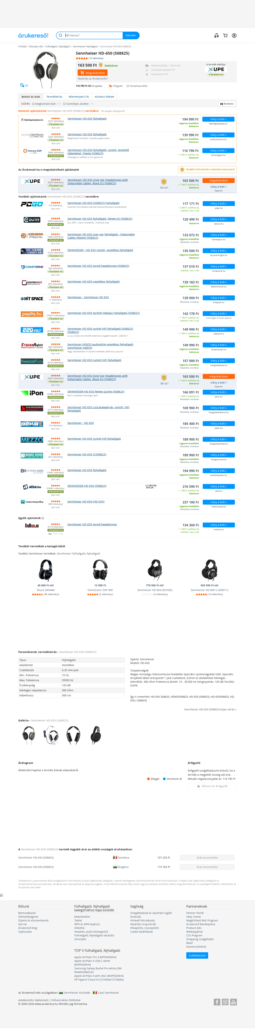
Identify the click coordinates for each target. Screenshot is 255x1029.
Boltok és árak (30, 96)
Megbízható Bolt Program (202, 920)
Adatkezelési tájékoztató (33, 1000)
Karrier (22, 924)
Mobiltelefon (82, 916)
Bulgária (123, 866)
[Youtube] (233, 1001)
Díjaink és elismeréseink (33, 920)
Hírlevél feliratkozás (142, 920)
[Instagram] (225, 1001)
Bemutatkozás (27, 913)
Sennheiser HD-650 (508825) (36, 857)
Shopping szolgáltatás (200, 939)
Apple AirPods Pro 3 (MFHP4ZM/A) (95, 957)
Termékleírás (54, 96)
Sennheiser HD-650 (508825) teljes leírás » (210, 709)
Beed (189, 943)
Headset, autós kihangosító (91, 931)
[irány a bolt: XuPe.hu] (216, 69)
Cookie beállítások (141, 931)
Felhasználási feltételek (65, 1000)
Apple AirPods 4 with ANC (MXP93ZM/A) (99, 976)
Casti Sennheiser (108, 992)
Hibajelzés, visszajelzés (144, 928)
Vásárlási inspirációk (143, 924)
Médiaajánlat (194, 931)
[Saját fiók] (234, 35)
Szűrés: (25, 103)
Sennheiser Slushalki (77, 992)
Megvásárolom (95, 73)
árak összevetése (207, 857)
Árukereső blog (27, 928)
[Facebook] (217, 1001)
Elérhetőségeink (28, 916)
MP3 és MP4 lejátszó (87, 924)
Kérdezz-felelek (104, 96)
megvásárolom (218, 180)
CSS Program (194, 935)
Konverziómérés (196, 946)
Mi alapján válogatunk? (113, 111)
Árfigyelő (118, 86)
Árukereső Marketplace (200, 924)
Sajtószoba (25, 931)
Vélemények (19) (79, 96)
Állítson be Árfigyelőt (215, 786)
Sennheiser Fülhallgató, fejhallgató (78, 553)
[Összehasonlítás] (216, 35)
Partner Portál (195, 913)
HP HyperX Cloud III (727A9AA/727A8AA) (99, 979)
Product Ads (193, 928)
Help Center (193, 916)
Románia (123, 857)
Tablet (78, 920)
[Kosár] (225, 35)
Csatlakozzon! (197, 955)
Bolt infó (56, 128)
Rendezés (228, 103)
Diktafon (79, 928)
